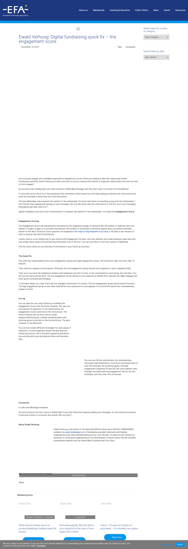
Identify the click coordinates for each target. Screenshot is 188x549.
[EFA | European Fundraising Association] (23, 10)
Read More (41, 546)
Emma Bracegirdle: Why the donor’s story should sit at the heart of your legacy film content (77, 528)
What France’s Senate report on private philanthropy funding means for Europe (37, 528)
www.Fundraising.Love (75, 432)
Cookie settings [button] (167, 544)
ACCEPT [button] (180, 545)
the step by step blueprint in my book (91, 231)
